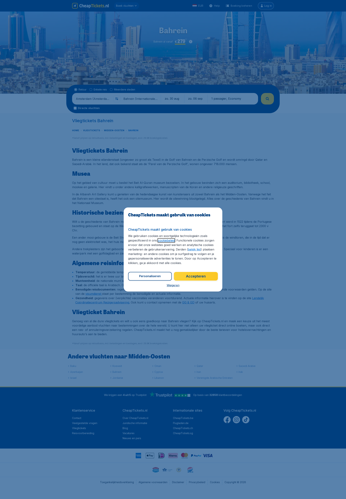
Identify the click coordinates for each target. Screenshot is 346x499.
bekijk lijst (194, 249)
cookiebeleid (166, 240)
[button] (173, 285)
